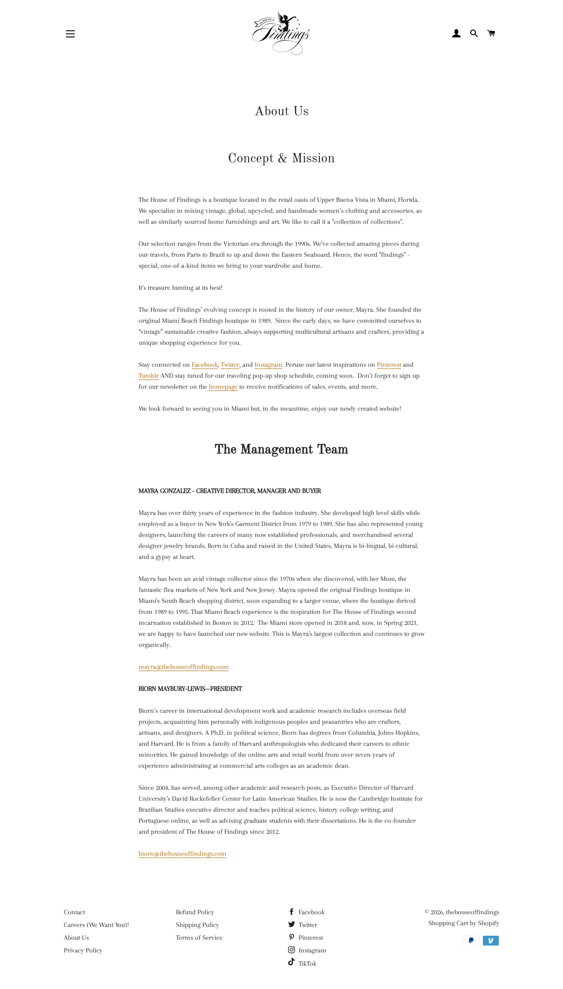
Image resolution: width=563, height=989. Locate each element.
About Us (76, 938)
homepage (223, 386)
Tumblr (149, 376)
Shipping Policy (197, 925)
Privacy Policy (83, 950)
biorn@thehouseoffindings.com (183, 854)
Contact (74, 912)
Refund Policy (195, 912)
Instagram (268, 365)
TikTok (306, 963)
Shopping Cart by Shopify (463, 923)
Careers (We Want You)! (96, 925)
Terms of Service (199, 938)
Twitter (230, 365)
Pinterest (389, 365)
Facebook (205, 365)
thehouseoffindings (472, 912)
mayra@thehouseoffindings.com (184, 667)
